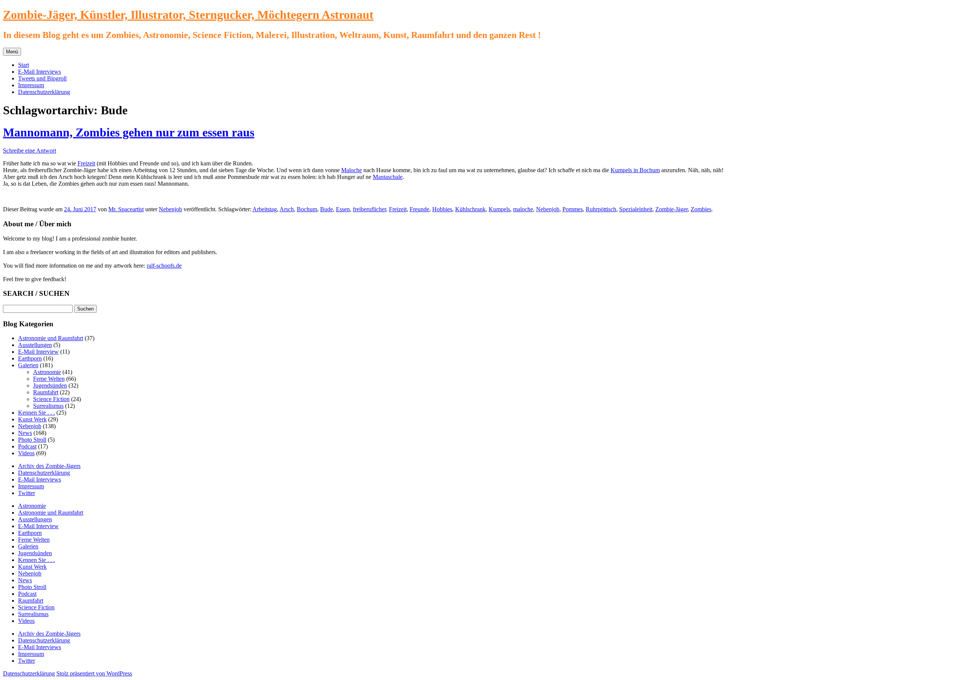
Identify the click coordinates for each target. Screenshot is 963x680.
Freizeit (86, 163)
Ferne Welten (49, 379)
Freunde (419, 209)
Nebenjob (170, 209)
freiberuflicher (369, 209)
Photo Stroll (32, 439)
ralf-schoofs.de (164, 265)
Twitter (26, 493)
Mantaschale (388, 177)
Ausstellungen (35, 345)
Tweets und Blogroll (42, 78)
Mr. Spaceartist (126, 209)
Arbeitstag (264, 209)
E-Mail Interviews (39, 71)
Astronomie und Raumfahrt (50, 338)
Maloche (351, 170)
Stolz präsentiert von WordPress (94, 673)
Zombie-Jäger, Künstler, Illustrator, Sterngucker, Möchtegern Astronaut (188, 14)
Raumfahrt (45, 392)
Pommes (572, 209)
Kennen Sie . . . (36, 412)
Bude (326, 209)
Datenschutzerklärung (44, 92)
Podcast (27, 446)
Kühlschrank (470, 209)
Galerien (28, 365)
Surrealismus (48, 406)
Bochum (307, 209)
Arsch (286, 209)
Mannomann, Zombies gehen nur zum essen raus (128, 132)
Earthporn (30, 358)
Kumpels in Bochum (635, 170)
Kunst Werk (32, 419)
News (25, 433)
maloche (523, 209)
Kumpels (499, 209)
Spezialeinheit (635, 209)
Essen (343, 209)
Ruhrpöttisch (601, 209)
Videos (26, 453)
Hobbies (442, 209)
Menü (12, 52)
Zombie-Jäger (671, 209)
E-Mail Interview (38, 351)
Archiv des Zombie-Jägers (49, 466)
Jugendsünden (50, 385)
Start (23, 65)
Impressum (31, 85)
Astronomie (47, 372)
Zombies (701, 209)
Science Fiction (51, 399)
